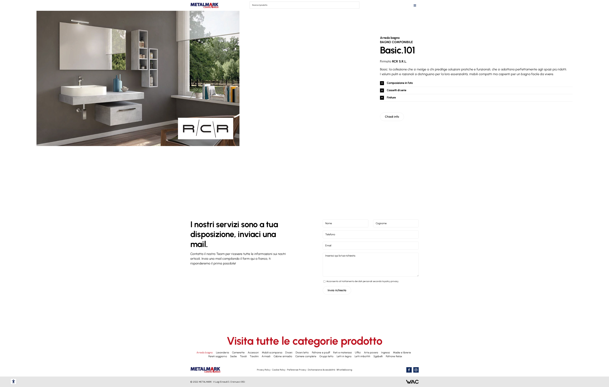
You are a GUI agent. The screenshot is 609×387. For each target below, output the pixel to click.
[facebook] (409, 370)
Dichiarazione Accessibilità (321, 369)
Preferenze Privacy (296, 369)
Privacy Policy (263, 369)
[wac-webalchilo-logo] (412, 381)
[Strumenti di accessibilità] (13, 381)
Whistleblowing (344, 369)
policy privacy (391, 281)
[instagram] (416, 370)
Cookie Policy (278, 369)
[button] (476, 83)
